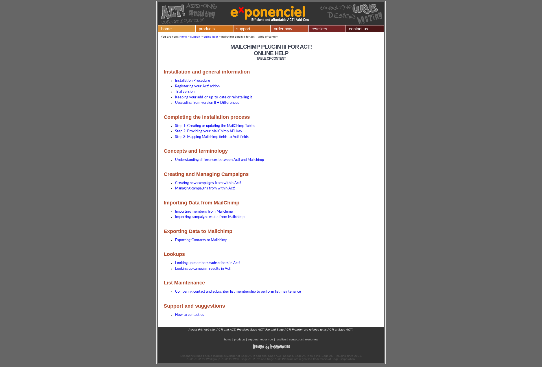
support (243, 28)
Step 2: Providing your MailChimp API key (208, 131)
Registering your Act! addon (197, 86)
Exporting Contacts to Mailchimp (201, 240)
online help (211, 36)
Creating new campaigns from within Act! (208, 183)
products (207, 28)
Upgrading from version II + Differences (207, 103)
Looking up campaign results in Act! (203, 269)
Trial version (184, 92)
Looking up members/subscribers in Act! (207, 263)
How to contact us (189, 315)
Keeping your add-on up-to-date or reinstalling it (213, 97)
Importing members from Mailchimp (204, 211)
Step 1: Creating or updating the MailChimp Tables (215, 126)
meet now (311, 339)
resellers (319, 28)
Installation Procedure (192, 81)
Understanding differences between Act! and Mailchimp (219, 160)
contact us (358, 28)
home (166, 28)
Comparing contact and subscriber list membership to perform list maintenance (238, 291)
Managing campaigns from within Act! (205, 188)
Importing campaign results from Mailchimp (209, 217)
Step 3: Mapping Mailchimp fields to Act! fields (212, 137)
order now (283, 28)
